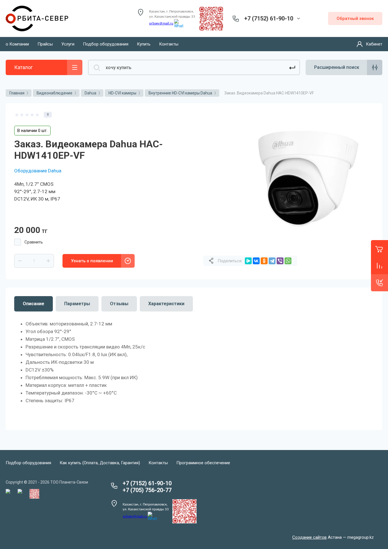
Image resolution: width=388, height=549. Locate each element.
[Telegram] (272, 260)
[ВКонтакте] (256, 260)
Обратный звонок (355, 18)
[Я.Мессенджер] (248, 260)
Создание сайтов (309, 537)
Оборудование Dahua (37, 171)
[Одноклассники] (264, 260)
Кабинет (374, 44)
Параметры (77, 303)
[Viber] (280, 260)
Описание (33, 303)
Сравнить (33, 242)
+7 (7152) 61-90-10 (268, 18)
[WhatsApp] (288, 260)
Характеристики (166, 303)
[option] (307, 178)
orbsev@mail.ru (161, 23)
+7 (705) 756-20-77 (147, 490)
